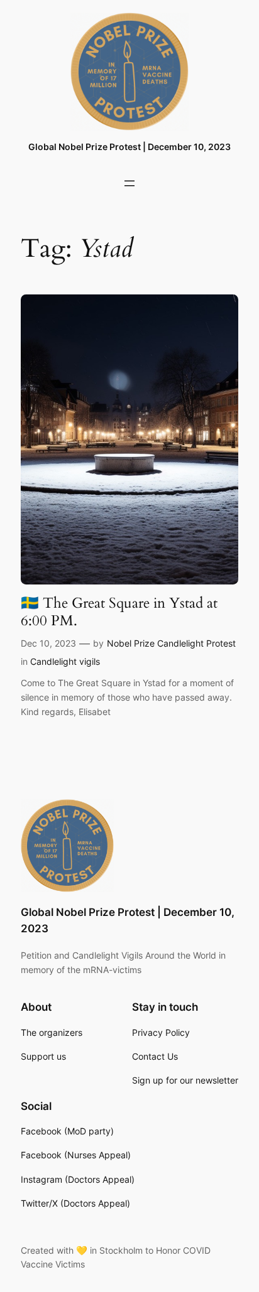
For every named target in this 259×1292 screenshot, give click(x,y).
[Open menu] (129, 183)
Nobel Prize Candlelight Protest (171, 643)
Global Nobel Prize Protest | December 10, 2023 (129, 146)
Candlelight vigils (65, 661)
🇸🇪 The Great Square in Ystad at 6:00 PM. (119, 612)
